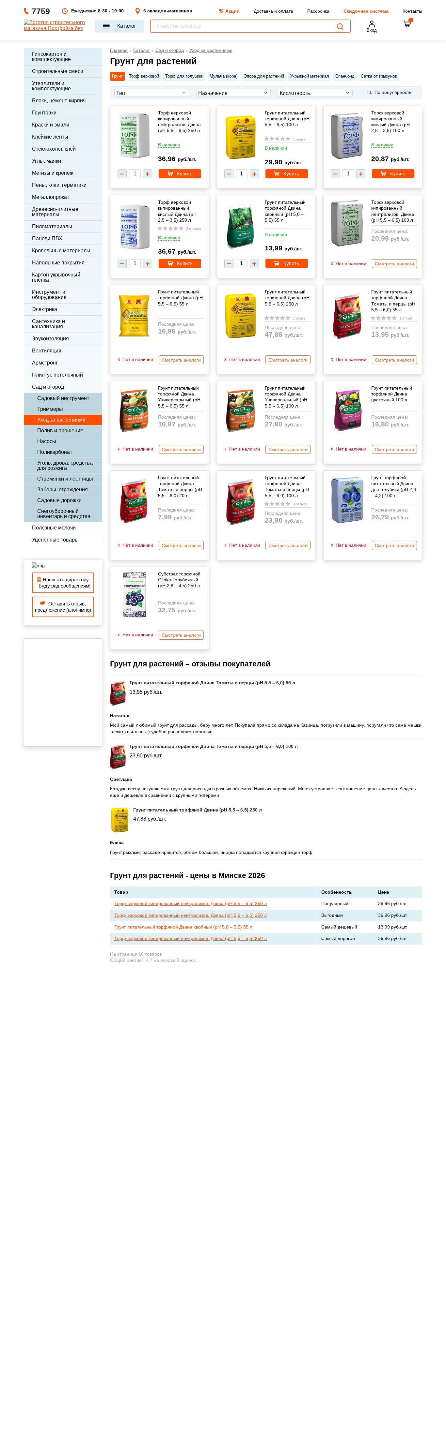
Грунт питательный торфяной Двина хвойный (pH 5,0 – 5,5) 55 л (285, 211)
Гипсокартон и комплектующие (51, 56)
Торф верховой (144, 76)
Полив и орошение (60, 430)
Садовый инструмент (63, 398)
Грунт (117, 76)
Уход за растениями (61, 420)
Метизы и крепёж (52, 173)
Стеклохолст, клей (54, 149)
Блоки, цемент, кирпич (59, 100)
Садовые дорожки (59, 500)
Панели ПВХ (47, 238)
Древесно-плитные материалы (55, 211)
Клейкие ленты (50, 137)
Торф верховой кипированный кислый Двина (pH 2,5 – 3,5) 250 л (177, 211)
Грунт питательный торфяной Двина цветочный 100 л (391, 393)
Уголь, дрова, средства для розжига (65, 465)
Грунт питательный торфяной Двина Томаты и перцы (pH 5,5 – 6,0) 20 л (180, 486)
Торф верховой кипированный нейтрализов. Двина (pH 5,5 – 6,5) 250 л (179, 121)
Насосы (46, 441)
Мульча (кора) (223, 76)
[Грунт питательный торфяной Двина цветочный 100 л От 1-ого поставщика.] (347, 409)
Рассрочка (318, 11)
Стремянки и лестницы (65, 479)
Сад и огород (48, 387)
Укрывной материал (309, 76)
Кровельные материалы (61, 250)
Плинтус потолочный (57, 375)
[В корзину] (407, 24)
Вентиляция (46, 350)
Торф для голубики (184, 76)
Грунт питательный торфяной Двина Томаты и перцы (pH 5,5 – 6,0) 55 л (393, 300)
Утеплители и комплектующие (51, 86)
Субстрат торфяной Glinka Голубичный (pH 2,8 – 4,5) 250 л (179, 579)
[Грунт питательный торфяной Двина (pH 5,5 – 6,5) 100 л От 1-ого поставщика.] (241, 138)
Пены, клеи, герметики (59, 185)
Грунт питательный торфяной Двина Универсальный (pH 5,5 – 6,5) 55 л (179, 397)
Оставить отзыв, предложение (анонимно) (63, 607)
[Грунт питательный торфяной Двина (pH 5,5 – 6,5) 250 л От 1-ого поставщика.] (241, 316)
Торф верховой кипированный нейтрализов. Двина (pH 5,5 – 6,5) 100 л (392, 211)
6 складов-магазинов (167, 10)
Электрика (44, 309)
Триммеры (50, 409)
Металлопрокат (50, 197)
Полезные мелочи (54, 527)
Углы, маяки (46, 161)
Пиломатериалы (52, 226)
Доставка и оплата (273, 11)
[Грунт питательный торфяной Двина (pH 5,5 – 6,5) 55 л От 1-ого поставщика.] (134, 315)
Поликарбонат (54, 452)
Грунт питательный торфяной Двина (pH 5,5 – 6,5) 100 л (287, 118)
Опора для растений (264, 76)
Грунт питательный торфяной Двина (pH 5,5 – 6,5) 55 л (180, 297)
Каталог (126, 26)
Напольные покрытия (58, 262)
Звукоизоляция (50, 338)
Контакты (412, 11)
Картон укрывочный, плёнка (57, 277)
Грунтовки (44, 112)
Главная (119, 50)
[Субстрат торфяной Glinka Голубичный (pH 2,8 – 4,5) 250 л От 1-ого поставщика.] (134, 595)
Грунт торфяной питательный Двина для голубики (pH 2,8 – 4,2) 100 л (393, 486)
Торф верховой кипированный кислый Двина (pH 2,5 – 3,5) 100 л (390, 121)
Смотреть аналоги (394, 263)
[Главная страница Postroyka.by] (56, 26)
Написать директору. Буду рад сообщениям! (63, 583)
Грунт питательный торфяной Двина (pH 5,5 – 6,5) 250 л (287, 297)
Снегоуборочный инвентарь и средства (63, 513)
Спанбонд (345, 76)
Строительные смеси (57, 71)
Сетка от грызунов (379, 76)
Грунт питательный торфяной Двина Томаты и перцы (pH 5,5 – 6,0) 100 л (287, 486)
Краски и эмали (50, 124)
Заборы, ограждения (62, 489)
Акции (232, 11)
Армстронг (45, 362)
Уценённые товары (55, 540)
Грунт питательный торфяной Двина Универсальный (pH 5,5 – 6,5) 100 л (286, 397)
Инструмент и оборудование (49, 294)
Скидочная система (366, 11)
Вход (372, 30)
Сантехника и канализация (48, 324)
